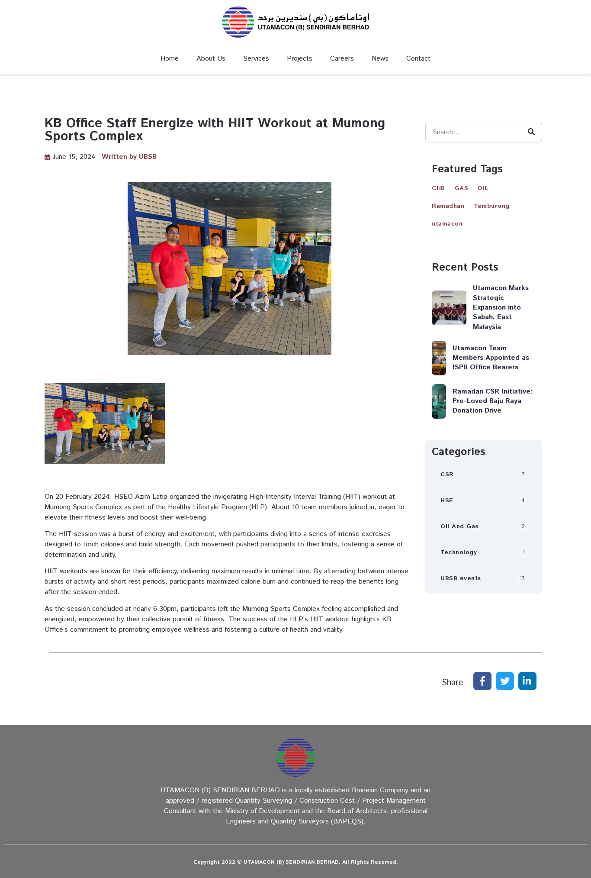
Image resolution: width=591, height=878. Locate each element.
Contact (418, 59)
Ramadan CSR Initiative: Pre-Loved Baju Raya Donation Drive (493, 401)
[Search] (531, 132)
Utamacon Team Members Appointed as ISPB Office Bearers (491, 358)
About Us (210, 59)
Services (256, 59)
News (380, 59)
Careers (342, 59)
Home (170, 59)
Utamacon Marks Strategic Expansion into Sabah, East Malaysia (501, 307)
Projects (299, 59)
